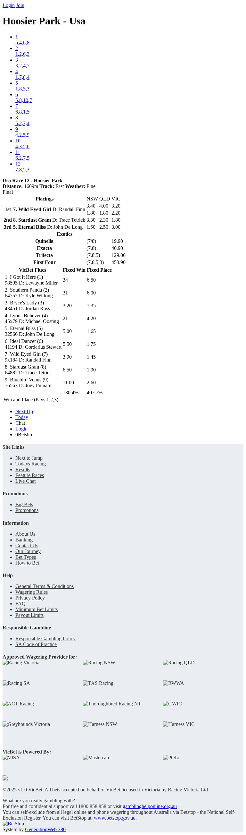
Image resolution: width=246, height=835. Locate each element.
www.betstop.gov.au (114, 818)
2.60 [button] (91, 382)
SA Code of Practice (36, 644)
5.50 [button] (67, 344)
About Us (25, 534)
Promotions (26, 510)
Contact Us (26, 545)
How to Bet (27, 563)
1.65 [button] (91, 331)
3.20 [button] (67, 305)
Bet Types (25, 557)
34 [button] (65, 280)
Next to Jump (29, 458)
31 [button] (65, 292)
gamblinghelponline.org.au (150, 806)
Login (9, 5)
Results (22, 469)
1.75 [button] (91, 344)
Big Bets (24, 504)
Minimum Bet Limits (36, 609)
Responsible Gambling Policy (45, 638)
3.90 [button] (67, 357)
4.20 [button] (91, 318)
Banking (24, 539)
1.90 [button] (91, 369)
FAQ (20, 603)
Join (20, 5)
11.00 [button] (68, 382)
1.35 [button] (91, 305)
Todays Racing (30, 463)
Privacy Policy (30, 598)
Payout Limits (29, 615)
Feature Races (29, 475)
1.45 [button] (91, 357)
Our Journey (28, 551)
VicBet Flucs (32, 270)
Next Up (24, 411)
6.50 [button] (91, 280)
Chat (20, 423)
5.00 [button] (67, 331)
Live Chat (25, 481)
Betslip (23, 434)
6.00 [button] (91, 292)
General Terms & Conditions (44, 586)
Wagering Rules (31, 592)
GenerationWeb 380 (45, 829)
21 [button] (65, 318)
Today (21, 417)
